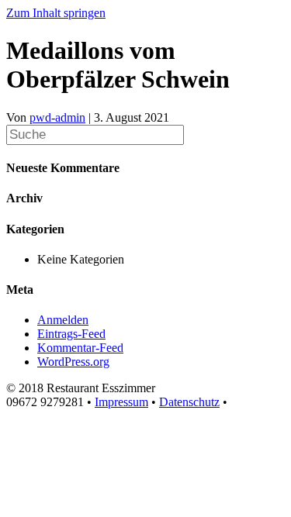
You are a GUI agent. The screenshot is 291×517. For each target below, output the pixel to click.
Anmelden (62, 319)
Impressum (121, 401)
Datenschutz (189, 401)
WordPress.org (73, 361)
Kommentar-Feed (80, 347)
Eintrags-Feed (71, 333)
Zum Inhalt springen (56, 12)
